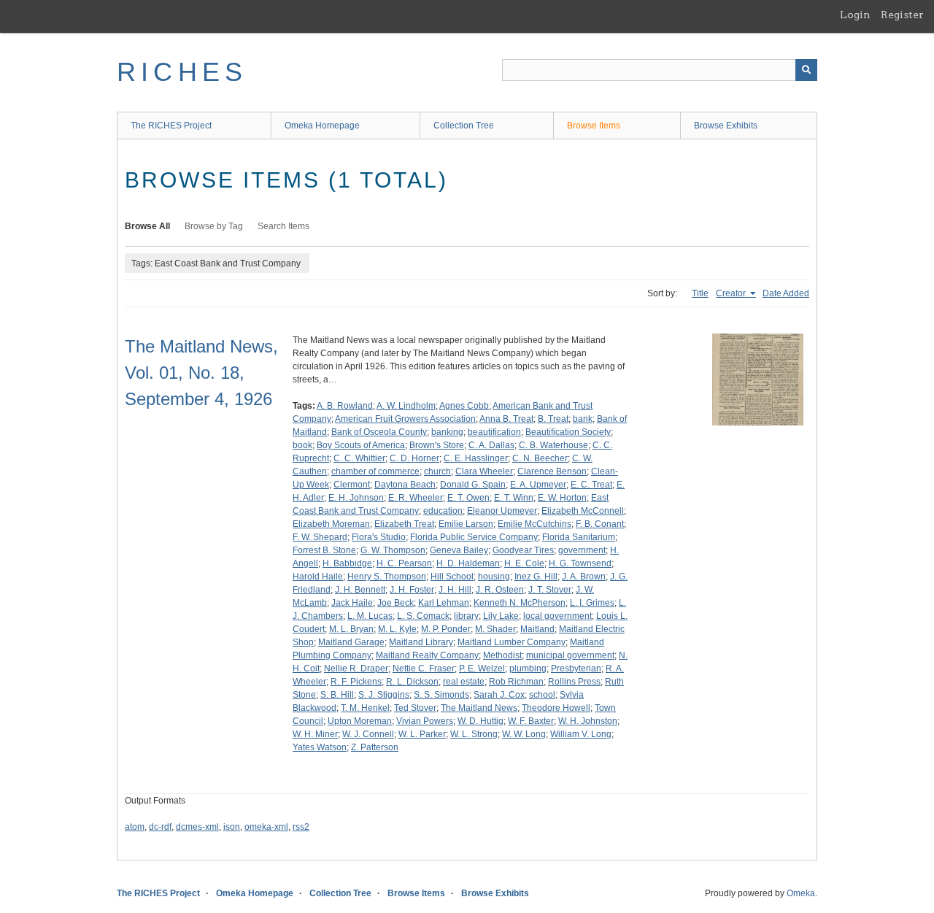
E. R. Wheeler (415, 498)
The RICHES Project (171, 125)
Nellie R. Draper (356, 668)
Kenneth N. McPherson (520, 603)
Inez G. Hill (535, 576)
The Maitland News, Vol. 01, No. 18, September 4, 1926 (201, 372)
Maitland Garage (351, 642)
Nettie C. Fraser (424, 668)
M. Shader (495, 629)
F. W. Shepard (320, 537)
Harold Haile (318, 576)
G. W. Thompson (392, 550)
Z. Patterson (374, 747)
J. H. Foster (412, 590)
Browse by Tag (214, 226)
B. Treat (553, 419)
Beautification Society (568, 432)
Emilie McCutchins (534, 524)
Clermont (351, 484)
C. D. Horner (414, 458)
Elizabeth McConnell (582, 511)
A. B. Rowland (345, 406)
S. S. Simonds (441, 695)
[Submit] (806, 70)
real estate (464, 682)
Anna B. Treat (506, 419)
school (542, 695)
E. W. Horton (562, 498)
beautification (494, 432)
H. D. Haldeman (468, 563)
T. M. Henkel (365, 708)
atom (134, 827)
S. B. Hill (337, 695)
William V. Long (580, 734)
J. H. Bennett (360, 590)
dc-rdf (160, 827)
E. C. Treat (591, 484)
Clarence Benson (552, 471)
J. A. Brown (584, 576)
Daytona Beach (405, 484)
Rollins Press (574, 682)
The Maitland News (479, 708)
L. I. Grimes (592, 603)
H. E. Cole (524, 563)
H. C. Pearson (404, 563)
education (443, 511)
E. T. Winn (513, 498)
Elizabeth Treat (404, 524)
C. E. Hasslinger (476, 458)
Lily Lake (501, 616)
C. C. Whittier (359, 458)
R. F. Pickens (356, 682)
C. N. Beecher (540, 458)
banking (447, 432)
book (302, 445)
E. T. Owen (468, 498)
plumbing (528, 668)
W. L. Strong (474, 734)
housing (494, 576)
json (231, 827)
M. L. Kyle (397, 629)
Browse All (147, 226)
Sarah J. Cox (499, 695)
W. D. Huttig (480, 721)
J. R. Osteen (500, 590)
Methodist (502, 655)
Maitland (537, 629)
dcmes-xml (197, 827)
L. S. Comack (423, 616)
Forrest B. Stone (324, 550)
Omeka (801, 893)
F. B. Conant (600, 524)
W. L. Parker (422, 734)
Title (700, 293)
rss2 (301, 827)
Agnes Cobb (464, 406)
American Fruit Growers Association (405, 419)
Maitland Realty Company (427, 655)
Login (855, 14)
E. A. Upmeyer (538, 484)
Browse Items (593, 125)
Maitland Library (421, 642)
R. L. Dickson (412, 682)
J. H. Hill (455, 590)
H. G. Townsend (580, 563)
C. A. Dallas (491, 445)
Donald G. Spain (473, 484)
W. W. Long (524, 734)
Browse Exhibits (725, 125)
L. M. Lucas (370, 616)
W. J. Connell (368, 734)
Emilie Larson (466, 524)
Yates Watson (320, 747)
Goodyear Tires (523, 550)
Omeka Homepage (322, 125)
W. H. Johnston (587, 721)
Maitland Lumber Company (512, 642)
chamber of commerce (375, 471)
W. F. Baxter (531, 721)
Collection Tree (463, 125)
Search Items (283, 226)
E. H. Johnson (356, 498)
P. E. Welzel (482, 668)
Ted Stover (415, 708)
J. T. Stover (549, 590)
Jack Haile (352, 603)
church (437, 471)
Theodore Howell (556, 708)
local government (557, 616)
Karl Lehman (443, 603)
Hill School (452, 576)
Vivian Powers (424, 721)
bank (583, 419)
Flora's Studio (379, 537)
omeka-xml (266, 827)
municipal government (570, 655)
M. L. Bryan (351, 629)
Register (902, 14)
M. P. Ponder (446, 629)
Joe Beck (395, 603)
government (582, 550)
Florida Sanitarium (578, 537)
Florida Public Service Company (474, 537)
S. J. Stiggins (383, 695)
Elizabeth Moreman (331, 524)
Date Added (786, 293)
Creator (732, 293)
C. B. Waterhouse (553, 445)
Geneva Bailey (459, 550)
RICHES (182, 72)
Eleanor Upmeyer (502, 511)
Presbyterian (576, 668)
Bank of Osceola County (379, 432)
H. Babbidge (347, 563)
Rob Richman (516, 682)
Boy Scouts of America (361, 445)
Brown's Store (436, 445)
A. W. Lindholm (406, 406)
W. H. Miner (315, 734)
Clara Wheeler (484, 471)
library (466, 616)
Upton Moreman (360, 721)
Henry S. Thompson (386, 576)
